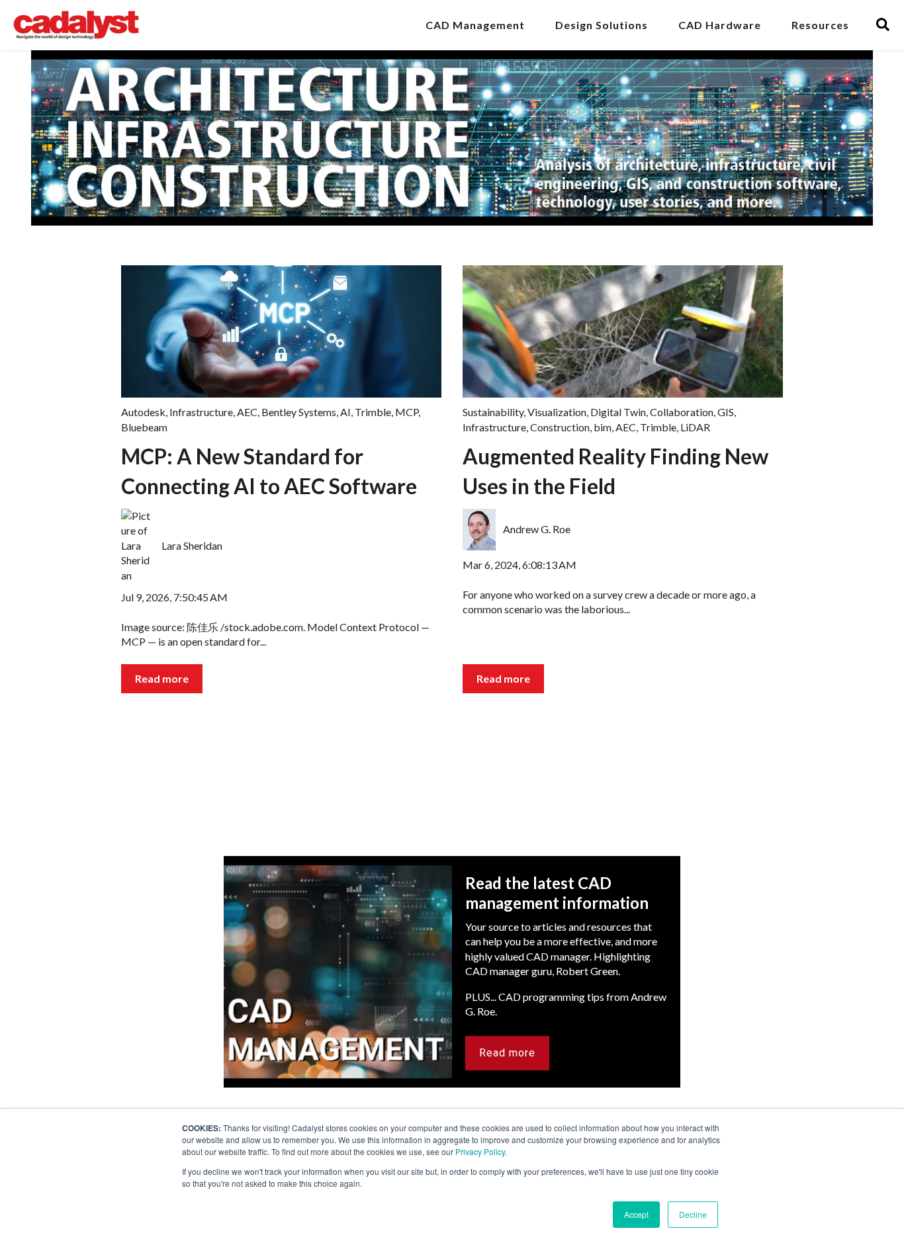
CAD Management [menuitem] (475, 25)
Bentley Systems (298, 412)
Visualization (556, 412)
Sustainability (493, 412)
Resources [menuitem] (820, 25)
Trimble (373, 412)
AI (345, 412)
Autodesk (143, 412)
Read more (162, 678)
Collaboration (681, 412)
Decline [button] (693, 1214)
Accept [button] (636, 1214)
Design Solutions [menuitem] (601, 25)
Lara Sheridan (191, 545)
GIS (725, 412)
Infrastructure (201, 412)
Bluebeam (144, 427)
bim (602, 427)
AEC (247, 412)
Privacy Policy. (481, 1151)
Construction (560, 427)
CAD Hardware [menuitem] (719, 25)
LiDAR (695, 427)
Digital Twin (618, 412)
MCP (406, 412)
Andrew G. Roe (536, 529)
